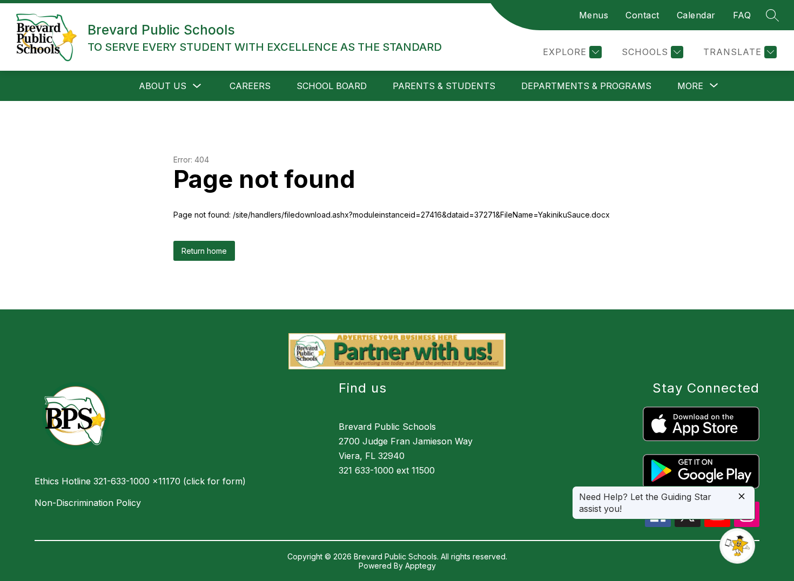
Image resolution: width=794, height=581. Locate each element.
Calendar (696, 15)
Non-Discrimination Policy (88, 502)
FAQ (742, 15)
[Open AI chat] (737, 546)
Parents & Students (444, 85)
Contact (642, 15)
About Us (162, 85)
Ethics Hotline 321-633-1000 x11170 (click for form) (140, 481)
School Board (332, 85)
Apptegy (420, 565)
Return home (204, 250)
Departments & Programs (586, 85)
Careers (250, 85)
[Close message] (742, 497)
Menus (594, 15)
